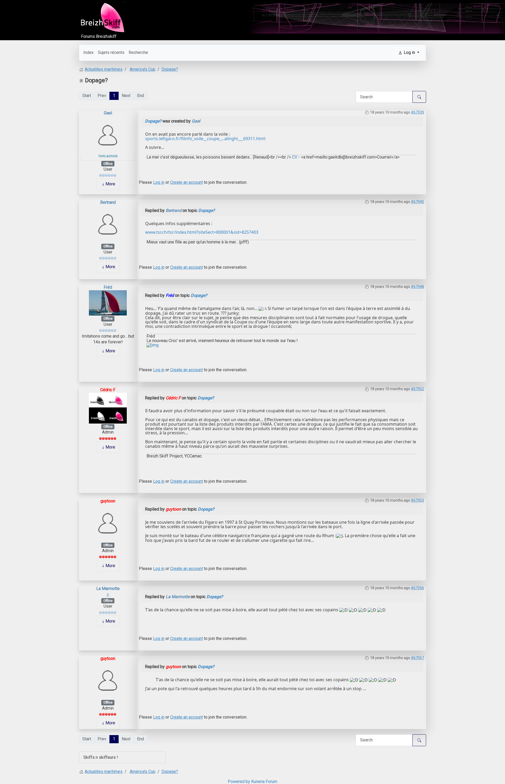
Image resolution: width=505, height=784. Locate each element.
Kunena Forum (264, 781)
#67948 (417, 286)
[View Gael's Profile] (108, 134)
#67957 (417, 658)
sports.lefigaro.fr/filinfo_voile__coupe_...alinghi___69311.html (205, 138)
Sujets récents (111, 52)
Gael (108, 112)
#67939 (417, 112)
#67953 (417, 500)
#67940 (417, 202)
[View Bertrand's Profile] (108, 224)
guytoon (107, 500)
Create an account (186, 182)
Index (88, 52)
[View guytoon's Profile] (108, 522)
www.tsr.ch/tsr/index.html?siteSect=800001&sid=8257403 (201, 232)
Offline (108, 164)
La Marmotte (108, 588)
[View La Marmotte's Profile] (107, 594)
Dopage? (153, 121)
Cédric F (107, 389)
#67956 (417, 588)
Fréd (108, 287)
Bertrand (108, 202)
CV (294, 157)
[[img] (153, 345)
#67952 (417, 389)
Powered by (239, 781)
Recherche (138, 52)
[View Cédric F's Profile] (108, 407)
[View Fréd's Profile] (108, 302)
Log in (158, 182)
